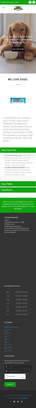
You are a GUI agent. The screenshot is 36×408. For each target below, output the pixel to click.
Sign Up (10, 384)
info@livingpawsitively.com (13, 226)
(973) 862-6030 (9, 224)
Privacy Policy (21, 395)
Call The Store (18, 49)
